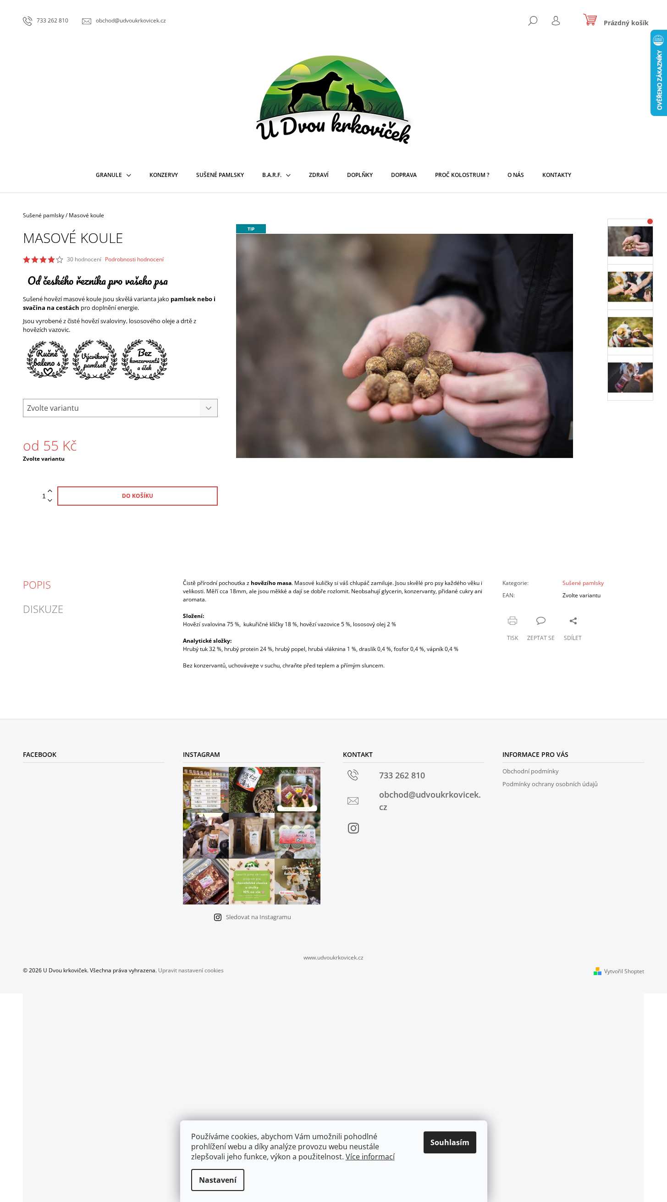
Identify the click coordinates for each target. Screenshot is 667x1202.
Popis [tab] (37, 584)
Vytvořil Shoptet (624, 971)
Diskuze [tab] (43, 608)
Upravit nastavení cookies (191, 970)
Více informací (370, 1157)
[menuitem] (113, 175)
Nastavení (218, 1180)
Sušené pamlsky (583, 583)
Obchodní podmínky (530, 771)
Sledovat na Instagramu (258, 917)
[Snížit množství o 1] (50, 501)
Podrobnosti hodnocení (134, 259)
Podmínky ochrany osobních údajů (550, 784)
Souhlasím (449, 1142)
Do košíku (137, 496)
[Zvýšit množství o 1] (50, 491)
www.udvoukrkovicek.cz (333, 957)
